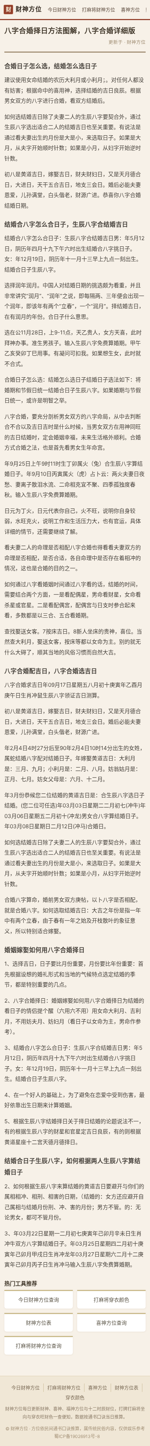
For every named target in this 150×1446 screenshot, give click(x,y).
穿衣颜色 (75, 1397)
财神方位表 (38, 1323)
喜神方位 (130, 9)
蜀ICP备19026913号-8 (77, 1436)
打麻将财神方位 (98, 9)
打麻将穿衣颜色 (111, 1300)
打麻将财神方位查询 (39, 1346)
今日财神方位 (62, 9)
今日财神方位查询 (38, 1300)
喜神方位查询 (111, 1323)
